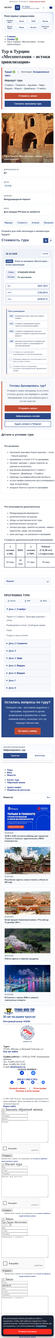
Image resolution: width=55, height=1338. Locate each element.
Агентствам (40, 756)
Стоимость (22, 223)
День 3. (12, 651)
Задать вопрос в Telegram (28, 424)
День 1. (17, 609)
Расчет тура (13, 780)
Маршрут (9, 223)
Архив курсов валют (37, 1)
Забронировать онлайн (28, 416)
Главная (11, 36)
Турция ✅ (12, 39)
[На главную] (44, 8)
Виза (9, 772)
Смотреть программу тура (27, 103)
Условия (35, 223)
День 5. (17, 665)
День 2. (18, 643)
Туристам (15, 756)
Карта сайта (9, 1106)
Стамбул (21, 609)
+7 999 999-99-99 (51, 8)
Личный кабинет (17, 1088)
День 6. (17, 673)
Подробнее (41, 1326)
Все (48, 797)
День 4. (15, 658)
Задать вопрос (14, 787)
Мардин (21, 665)
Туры (10, 770)
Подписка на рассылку (18, 790)
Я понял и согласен (27, 1331)
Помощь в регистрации (27, 1091)
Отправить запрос (27, 96)
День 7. (12, 680)
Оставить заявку (27, 731)
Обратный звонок (16, 782)
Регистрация (39, 1088)
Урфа (19, 658)
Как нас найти (10, 1051)
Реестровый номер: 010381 (16, 1021)
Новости (11, 775)
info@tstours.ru (17, 1067)
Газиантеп (22, 643)
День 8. (12, 688)
